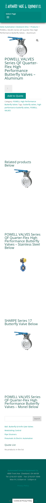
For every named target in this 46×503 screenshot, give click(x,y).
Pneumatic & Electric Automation (19, 438)
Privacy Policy (23, 485)
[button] (37, 40)
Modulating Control (13, 430)
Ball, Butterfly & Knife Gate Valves (19, 426)
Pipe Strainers (11, 434)
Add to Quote (15, 96)
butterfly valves (29, 104)
